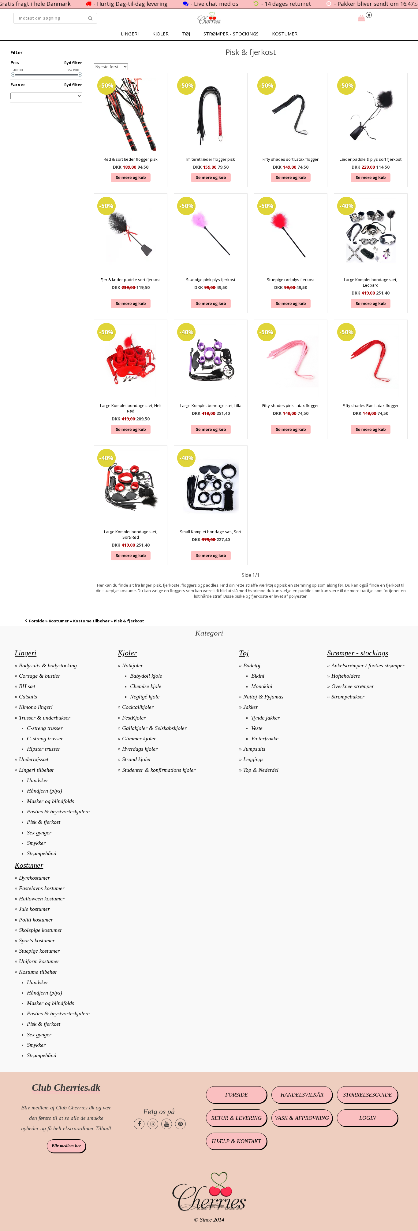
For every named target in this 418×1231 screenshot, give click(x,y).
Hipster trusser (43, 749)
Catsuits (28, 697)
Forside (36, 621)
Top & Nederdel (260, 770)
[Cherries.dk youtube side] (166, 1124)
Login (367, 1118)
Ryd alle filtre (68, 52)
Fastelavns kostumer (42, 888)
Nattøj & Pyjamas (263, 697)
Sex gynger (39, 833)
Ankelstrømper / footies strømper (368, 665)
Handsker (37, 780)
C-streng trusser (45, 728)
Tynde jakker (265, 718)
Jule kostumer (34, 909)
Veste (257, 728)
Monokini (261, 686)
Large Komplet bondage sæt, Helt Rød (131, 408)
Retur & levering (236, 1118)
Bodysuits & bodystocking (48, 665)
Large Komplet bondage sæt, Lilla (210, 405)
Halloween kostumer (42, 899)
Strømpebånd (41, 853)
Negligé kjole (144, 697)
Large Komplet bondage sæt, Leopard (370, 282)
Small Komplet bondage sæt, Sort (210, 531)
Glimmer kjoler (139, 738)
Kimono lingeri (36, 707)
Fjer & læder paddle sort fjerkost (131, 279)
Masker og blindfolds (50, 801)
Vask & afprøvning (302, 1118)
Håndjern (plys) (44, 791)
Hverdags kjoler (140, 749)
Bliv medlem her (66, 1146)
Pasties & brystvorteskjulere (58, 811)
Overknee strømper (352, 686)
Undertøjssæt (33, 759)
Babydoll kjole (146, 676)
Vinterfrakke (264, 738)
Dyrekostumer (34, 878)
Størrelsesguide (367, 1095)
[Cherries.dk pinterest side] (180, 1124)
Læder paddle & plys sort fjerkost (370, 159)
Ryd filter (73, 62)
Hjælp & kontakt (236, 1141)
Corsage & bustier (39, 676)
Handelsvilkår (302, 1095)
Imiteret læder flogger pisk (210, 159)
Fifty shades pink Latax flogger (290, 405)
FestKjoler (134, 718)
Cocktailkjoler (138, 707)
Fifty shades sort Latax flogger (291, 159)
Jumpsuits (254, 749)
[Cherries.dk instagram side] (152, 1124)
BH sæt (27, 686)
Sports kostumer (37, 940)
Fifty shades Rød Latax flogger (371, 405)
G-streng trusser (45, 738)
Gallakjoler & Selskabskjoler (154, 728)
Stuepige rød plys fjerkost (291, 279)
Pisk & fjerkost (43, 822)
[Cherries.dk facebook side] (139, 1124)
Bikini (257, 676)
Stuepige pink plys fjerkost (210, 279)
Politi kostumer (36, 920)
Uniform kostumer (39, 961)
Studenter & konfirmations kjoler (159, 770)
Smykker (36, 843)
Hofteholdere (345, 676)
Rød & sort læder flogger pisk (131, 159)
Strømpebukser (347, 697)
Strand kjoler (136, 759)
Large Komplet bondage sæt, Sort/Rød (130, 534)
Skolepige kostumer (40, 930)
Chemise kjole (145, 686)
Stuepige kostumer (39, 951)
